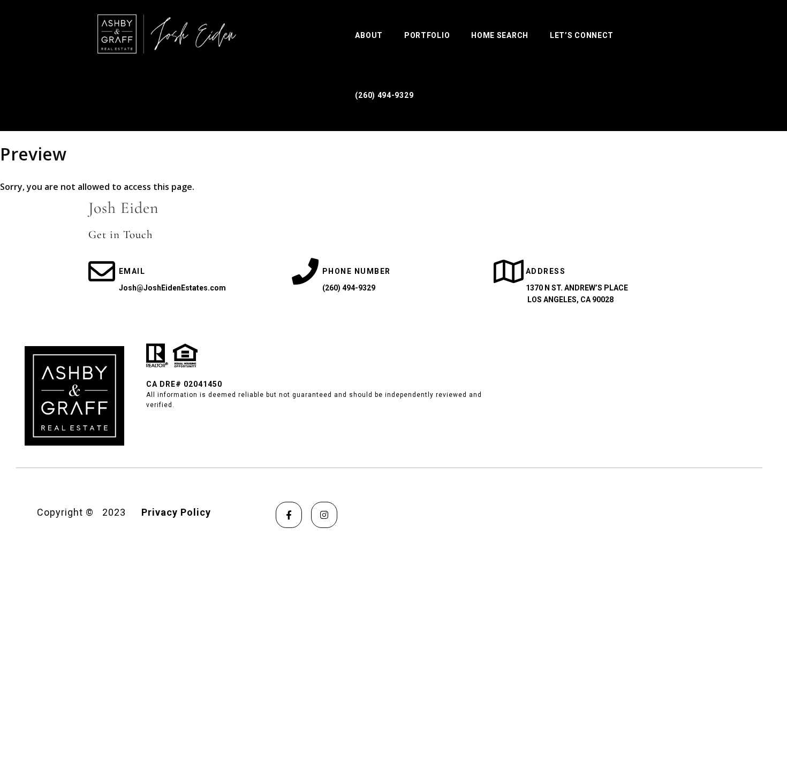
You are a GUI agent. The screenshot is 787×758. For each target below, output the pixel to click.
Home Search (499, 35)
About (369, 35)
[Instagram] (324, 515)
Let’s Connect (582, 35)
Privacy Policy (176, 512)
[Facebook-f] (289, 515)
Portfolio (427, 35)
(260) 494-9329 (384, 95)
